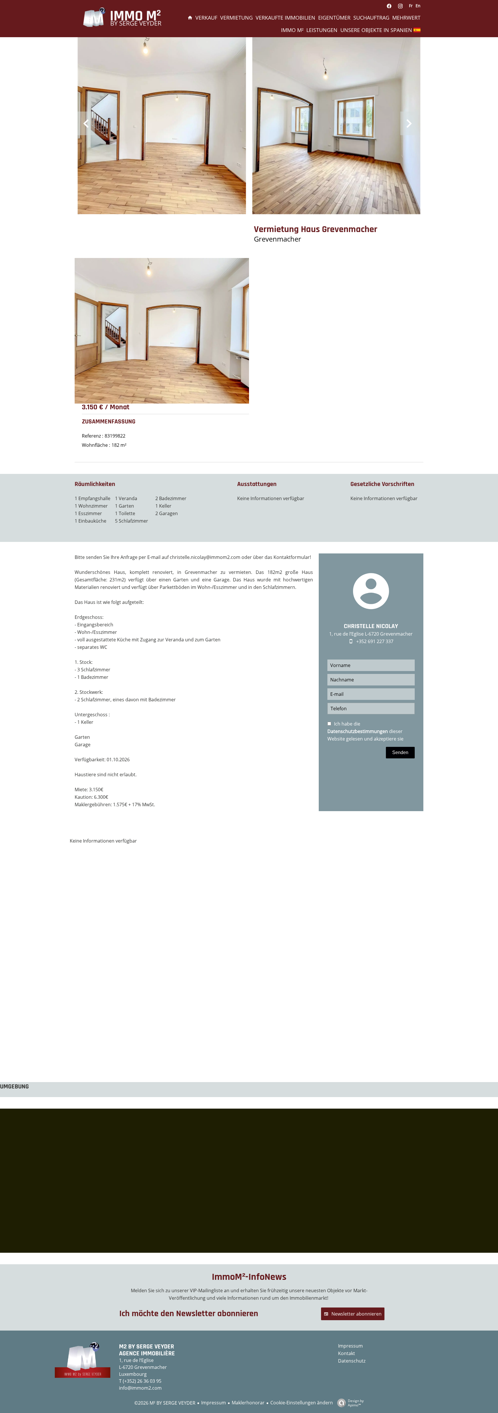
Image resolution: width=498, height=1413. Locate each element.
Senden (400, 752)
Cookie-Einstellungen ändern (301, 1402)
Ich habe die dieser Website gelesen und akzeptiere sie (365, 731)
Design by (356, 1402)
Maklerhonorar (248, 1402)
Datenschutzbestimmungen (357, 731)
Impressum (213, 1402)
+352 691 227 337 (374, 641)
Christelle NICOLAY (371, 626)
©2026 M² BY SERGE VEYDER (164, 1403)
